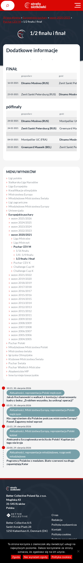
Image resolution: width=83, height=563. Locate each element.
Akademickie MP (18, 371)
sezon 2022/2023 (21, 230)
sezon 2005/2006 (21, 335)
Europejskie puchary (35, 17)
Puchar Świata (17, 363)
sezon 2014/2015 (21, 298)
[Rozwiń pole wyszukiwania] (7, 5)
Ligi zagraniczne (17, 202)
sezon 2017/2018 (21, 286)
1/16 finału (22, 250)
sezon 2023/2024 (21, 226)
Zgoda (16, 557)
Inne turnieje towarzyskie (23, 375)
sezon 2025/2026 (21, 218)
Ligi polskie (15, 178)
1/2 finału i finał (25, 258)
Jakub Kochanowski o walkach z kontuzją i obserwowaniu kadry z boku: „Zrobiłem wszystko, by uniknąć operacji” (41, 399)
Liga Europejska (17, 186)
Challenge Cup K (24, 270)
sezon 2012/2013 (21, 307)
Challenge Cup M (24, 266)
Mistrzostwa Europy (20, 194)
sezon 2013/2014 (21, 303)
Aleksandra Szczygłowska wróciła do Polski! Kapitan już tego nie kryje (41, 441)
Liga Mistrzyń (22, 242)
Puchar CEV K (22, 262)
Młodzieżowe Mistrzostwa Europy (28, 206)
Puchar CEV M (12, 21)
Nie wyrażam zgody (35, 557)
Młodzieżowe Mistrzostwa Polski (28, 347)
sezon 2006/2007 (21, 331)
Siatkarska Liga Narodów (23, 182)
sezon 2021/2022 (21, 274)
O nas (55, 515)
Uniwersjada (16, 210)
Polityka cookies (61, 534)
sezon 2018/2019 (21, 282)
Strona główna (11, 17)
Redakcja (57, 519)
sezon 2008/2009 (21, 323)
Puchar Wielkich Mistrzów (24, 367)
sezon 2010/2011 (21, 315)
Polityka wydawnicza (64, 524)
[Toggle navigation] (77, 5)
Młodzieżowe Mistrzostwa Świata (28, 198)
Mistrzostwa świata (20, 351)
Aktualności (17, 392)
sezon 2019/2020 (21, 278)
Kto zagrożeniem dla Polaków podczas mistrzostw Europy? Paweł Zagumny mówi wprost (42, 420)
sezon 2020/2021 (60, 17)
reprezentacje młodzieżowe (41, 452)
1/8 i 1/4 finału (24, 254)
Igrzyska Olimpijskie (20, 355)
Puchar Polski (16, 343)
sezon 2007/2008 (21, 327)
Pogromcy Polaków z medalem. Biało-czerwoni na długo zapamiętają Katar (40, 462)
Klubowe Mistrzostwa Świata (25, 359)
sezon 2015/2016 (21, 295)
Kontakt (56, 529)
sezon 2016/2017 (21, 291)
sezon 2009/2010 (21, 319)
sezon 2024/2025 (21, 222)
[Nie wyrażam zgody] (78, 551)
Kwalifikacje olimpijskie (22, 190)
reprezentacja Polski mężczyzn (43, 392)
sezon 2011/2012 (21, 311)
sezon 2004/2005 (21, 339)
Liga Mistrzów (22, 238)
